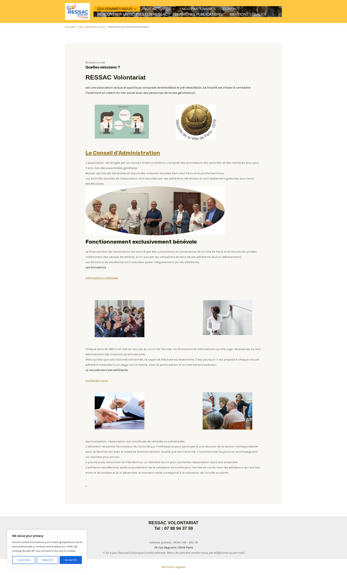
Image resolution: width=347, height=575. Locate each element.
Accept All (71, 559)
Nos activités (157, 9)
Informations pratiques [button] (101, 278)
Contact (231, 9)
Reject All (47, 559)
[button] (134, 9)
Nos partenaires (199, 9)
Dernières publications (198, 14)
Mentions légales (173, 567)
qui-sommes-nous (114, 9)
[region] (47, 549)
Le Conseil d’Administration (122, 153)
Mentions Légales (248, 14)
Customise (23, 559)
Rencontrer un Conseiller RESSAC (132, 14)
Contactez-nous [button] (96, 380)
